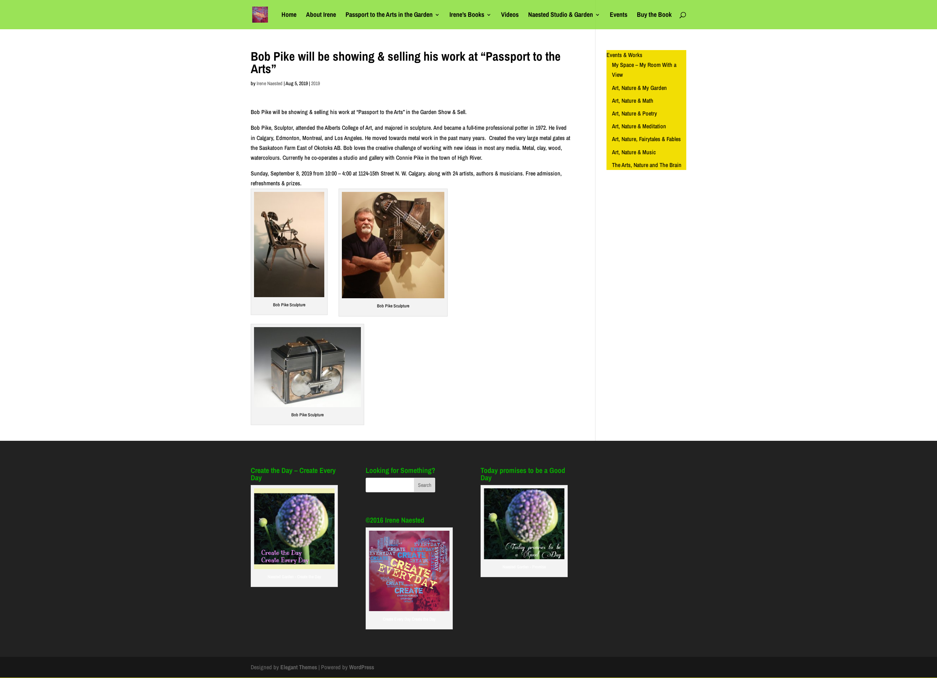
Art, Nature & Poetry (634, 113)
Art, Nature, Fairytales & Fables (646, 139)
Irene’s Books (466, 15)
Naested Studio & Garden (560, 15)
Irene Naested (270, 83)
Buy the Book (654, 15)
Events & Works (624, 55)
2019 (315, 83)
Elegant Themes (298, 667)
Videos (510, 15)
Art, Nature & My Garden (639, 88)
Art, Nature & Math (632, 100)
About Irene (321, 15)
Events (618, 15)
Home (288, 15)
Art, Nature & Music (634, 152)
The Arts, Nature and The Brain (647, 165)
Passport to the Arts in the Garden (389, 15)
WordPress (361, 667)
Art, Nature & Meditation (639, 126)
